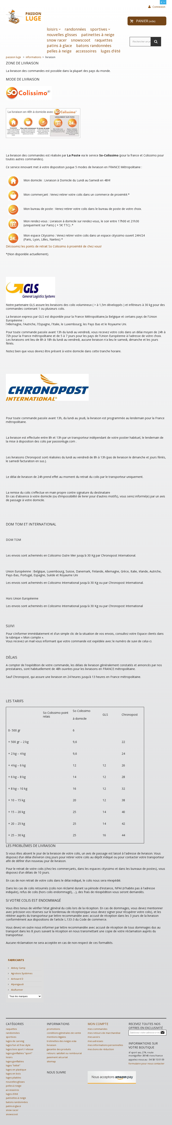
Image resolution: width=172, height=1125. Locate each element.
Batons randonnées (93, 45)
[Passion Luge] (25, 15)
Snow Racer (57, 40)
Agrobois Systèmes (21, 973)
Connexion (158, 7)
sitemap (51, 1061)
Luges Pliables (13, 1077)
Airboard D (16, 978)
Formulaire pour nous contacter (146, 1063)
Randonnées (75, 29)
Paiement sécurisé (57, 1057)
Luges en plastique (16, 1069)
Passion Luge (13, 57)
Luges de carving (15, 1041)
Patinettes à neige (97, 34)
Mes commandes (97, 1028)
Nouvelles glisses (62, 34)
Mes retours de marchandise (104, 1032)
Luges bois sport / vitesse (19, 1049)
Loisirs (52, 29)
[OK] (163, 1032)
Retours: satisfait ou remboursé (64, 1053)
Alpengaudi (17, 984)
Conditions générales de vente (64, 1032)
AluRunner (16, 989)
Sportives (98, 29)
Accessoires (86, 50)
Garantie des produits (59, 1049)
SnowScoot (80, 40)
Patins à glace (59, 45)
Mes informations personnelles (105, 1045)
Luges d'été (110, 50)
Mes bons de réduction (101, 1049)
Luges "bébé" (13, 1065)
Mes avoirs (94, 1036)
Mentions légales (56, 1036)
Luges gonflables (15, 1061)
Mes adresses (95, 1041)
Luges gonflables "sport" (19, 1053)
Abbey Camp (17, 967)
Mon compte (98, 1024)
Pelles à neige (59, 50)
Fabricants (16, 960)
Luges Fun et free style (18, 1045)
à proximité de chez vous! (84, 246)
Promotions (53, 1028)
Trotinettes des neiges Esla (61, 1041)
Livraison (51, 1045)
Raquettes (103, 40)
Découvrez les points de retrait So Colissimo (36, 246)
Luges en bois (13, 1073)
